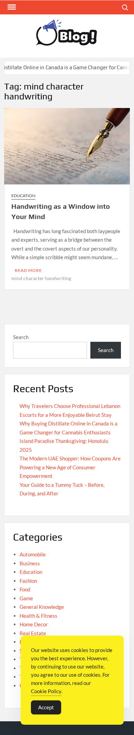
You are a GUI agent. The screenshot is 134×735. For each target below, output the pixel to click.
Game (26, 598)
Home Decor (34, 624)
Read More (28, 270)
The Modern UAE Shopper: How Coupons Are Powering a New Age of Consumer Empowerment (70, 467)
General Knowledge (42, 607)
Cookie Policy (46, 691)
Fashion (28, 581)
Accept (46, 707)
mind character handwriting (41, 278)
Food (25, 589)
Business (30, 563)
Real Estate (33, 633)
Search (21, 337)
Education (23, 195)
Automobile (33, 554)
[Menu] (11, 7)
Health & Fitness (38, 616)
